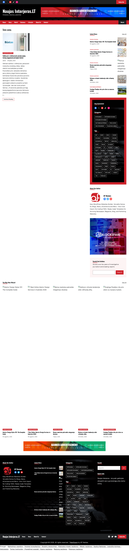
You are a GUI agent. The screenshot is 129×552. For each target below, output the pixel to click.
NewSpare (74, 542)
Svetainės (104, 169)
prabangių (113, 163)
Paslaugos (113, 123)
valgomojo (98, 172)
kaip (96, 150)
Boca (108, 135)
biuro (102, 135)
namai (113, 157)
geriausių (114, 141)
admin (4, 60)
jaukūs (110, 147)
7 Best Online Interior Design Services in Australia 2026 (101, 53)
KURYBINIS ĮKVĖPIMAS (95, 87)
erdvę (106, 141)
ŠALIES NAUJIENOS (8, 53)
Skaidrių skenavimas (49, 546)
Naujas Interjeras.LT (19, 11)
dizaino (114, 138)
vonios (115, 172)
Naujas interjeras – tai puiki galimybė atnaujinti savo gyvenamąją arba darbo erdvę (111, 481)
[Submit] (123, 468)
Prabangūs (98, 166)
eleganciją (98, 141)
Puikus (113, 166)
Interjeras (98, 116)
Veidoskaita (4, 549)
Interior (110, 144)
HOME (96, 144)
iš (104, 147)
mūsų (106, 157)
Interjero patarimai (94, 49)
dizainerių (106, 138)
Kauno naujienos (46, 549)
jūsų (116, 147)
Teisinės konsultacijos (32, 546)
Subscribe (122, 536)
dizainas (97, 138)
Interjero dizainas (94, 39)
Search (119, 272)
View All (124, 34)
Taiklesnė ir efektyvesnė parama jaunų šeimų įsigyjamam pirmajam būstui (14, 57)
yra (96, 175)
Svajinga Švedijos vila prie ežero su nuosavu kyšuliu (102, 90)
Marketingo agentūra (15, 546)
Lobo (105, 154)
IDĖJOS (103, 144)
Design (114, 135)
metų (117, 154)
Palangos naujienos (76, 549)
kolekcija (98, 154)
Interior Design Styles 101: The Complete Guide (103, 42)
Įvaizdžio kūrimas (113, 546)
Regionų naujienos (60, 549)
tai (111, 169)
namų (97, 163)
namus (114, 160)
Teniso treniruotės (16, 549)
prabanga (105, 163)
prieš (106, 166)
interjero (98, 147)
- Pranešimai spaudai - (31, 549)
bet (96, 135)
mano (111, 154)
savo (96, 169)
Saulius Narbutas (100, 546)
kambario (111, 150)
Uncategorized (99, 126)
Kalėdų (103, 150)
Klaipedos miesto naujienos (68, 546)
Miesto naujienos (86, 546)
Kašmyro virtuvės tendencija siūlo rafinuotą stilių (102, 79)
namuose (106, 160)
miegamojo (98, 157)
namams (97, 160)
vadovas (117, 169)
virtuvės (107, 172)
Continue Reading (8, 99)
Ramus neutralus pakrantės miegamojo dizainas (100, 66)
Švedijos (103, 175)
